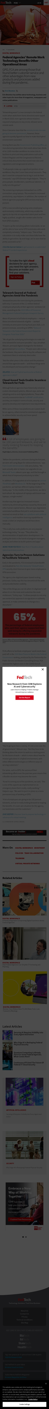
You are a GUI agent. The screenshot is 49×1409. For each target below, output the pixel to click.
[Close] (46, 1383)
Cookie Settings (24, 1404)
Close (43, 669)
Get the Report (24, 697)
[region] (24, 1394)
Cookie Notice (32, 1399)
